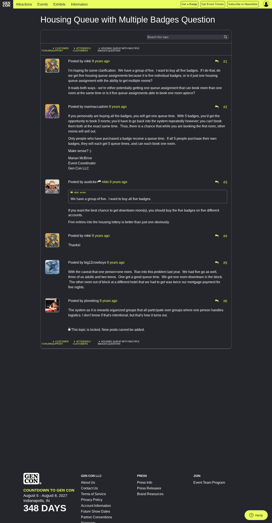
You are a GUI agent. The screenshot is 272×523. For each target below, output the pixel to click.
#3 (225, 182)
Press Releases (149, 488)
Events (42, 4)
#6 (225, 301)
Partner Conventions (96, 517)
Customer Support (60, 49)
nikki (105, 182)
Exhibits (59, 4)
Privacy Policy (91, 500)
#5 (225, 262)
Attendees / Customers (82, 49)
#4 (225, 235)
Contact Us (89, 488)
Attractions (24, 4)
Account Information (96, 505)
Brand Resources (150, 494)
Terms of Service (93, 494)
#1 (225, 61)
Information (79, 4)
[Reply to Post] (216, 61)
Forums (47, 50)
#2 (225, 106)
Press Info (144, 482)
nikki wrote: (78, 192)
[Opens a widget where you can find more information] (256, 515)
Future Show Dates (95, 511)
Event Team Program (209, 482)
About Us (88, 482)
